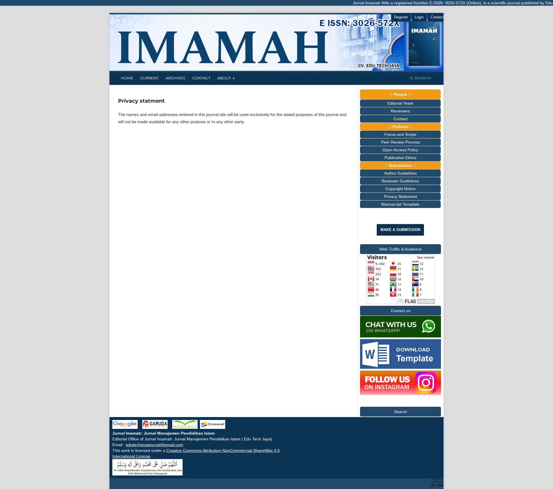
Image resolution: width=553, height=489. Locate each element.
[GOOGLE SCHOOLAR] (127, 427)
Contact (201, 78)
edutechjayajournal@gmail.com (154, 444)
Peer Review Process (400, 142)
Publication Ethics (400, 157)
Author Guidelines (400, 173)
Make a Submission (400, 230)
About (224, 78)
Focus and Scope (400, 134)
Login (419, 17)
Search (422, 78)
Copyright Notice (400, 188)
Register (401, 17)
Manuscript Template (400, 204)
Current (149, 78)
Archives (175, 78)
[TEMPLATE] (400, 367)
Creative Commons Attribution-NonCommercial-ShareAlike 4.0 (223, 450)
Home (127, 78)
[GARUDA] (155, 427)
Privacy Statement (400, 196)
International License (131, 456)
